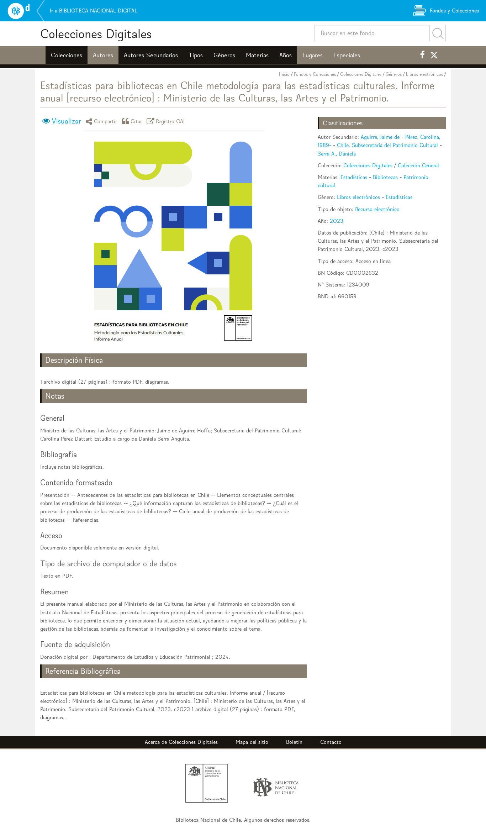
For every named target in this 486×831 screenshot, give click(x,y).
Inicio (284, 74)
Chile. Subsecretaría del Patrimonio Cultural (387, 145)
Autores (103, 55)
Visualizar (66, 121)
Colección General (418, 165)
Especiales (346, 55)
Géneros (224, 55)
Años (285, 55)
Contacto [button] (331, 741)
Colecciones (66, 55)
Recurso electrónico (377, 209)
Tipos (196, 55)
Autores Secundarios (151, 55)
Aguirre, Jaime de (380, 136)
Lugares (312, 55)
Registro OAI (170, 121)
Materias (257, 55)
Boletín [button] (294, 741)
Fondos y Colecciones (315, 74)
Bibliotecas (385, 177)
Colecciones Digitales (96, 34)
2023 (336, 220)
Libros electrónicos (424, 74)
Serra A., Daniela (337, 153)
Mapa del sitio (252, 741)
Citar (136, 121)
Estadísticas (353, 177)
